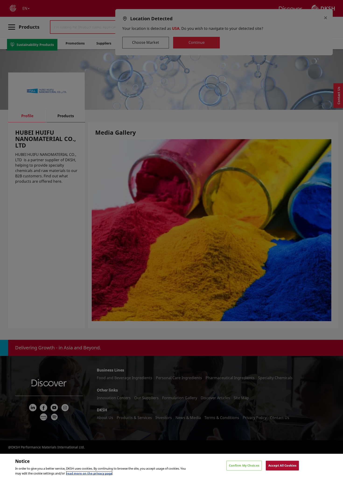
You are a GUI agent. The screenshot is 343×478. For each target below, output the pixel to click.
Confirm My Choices (244, 465)
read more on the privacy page (89, 473)
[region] (171, 466)
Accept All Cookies (282, 465)
